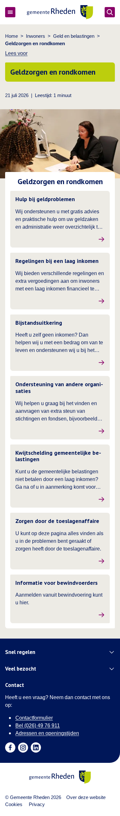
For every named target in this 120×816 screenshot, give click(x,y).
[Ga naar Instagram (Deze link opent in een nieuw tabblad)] (23, 747)
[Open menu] (10, 12)
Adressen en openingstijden (47, 733)
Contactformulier (34, 718)
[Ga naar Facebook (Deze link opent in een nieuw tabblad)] (10, 747)
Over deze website (86, 797)
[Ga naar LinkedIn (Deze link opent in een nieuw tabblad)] (36, 747)
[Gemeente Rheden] (60, 12)
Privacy (37, 804)
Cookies (13, 804)
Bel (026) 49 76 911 (37, 725)
